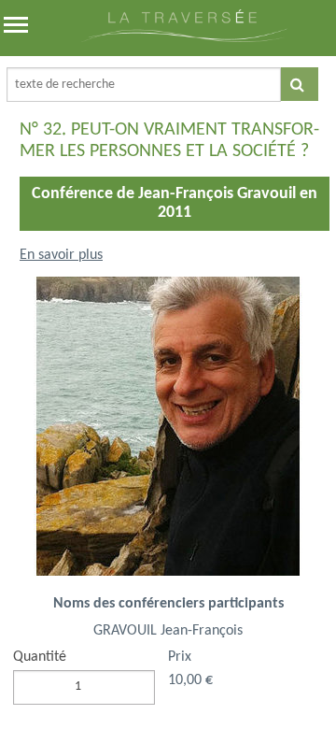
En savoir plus (61, 255)
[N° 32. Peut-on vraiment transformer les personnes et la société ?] (168, 434)
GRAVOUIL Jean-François (168, 630)
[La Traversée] (184, 38)
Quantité (39, 657)
